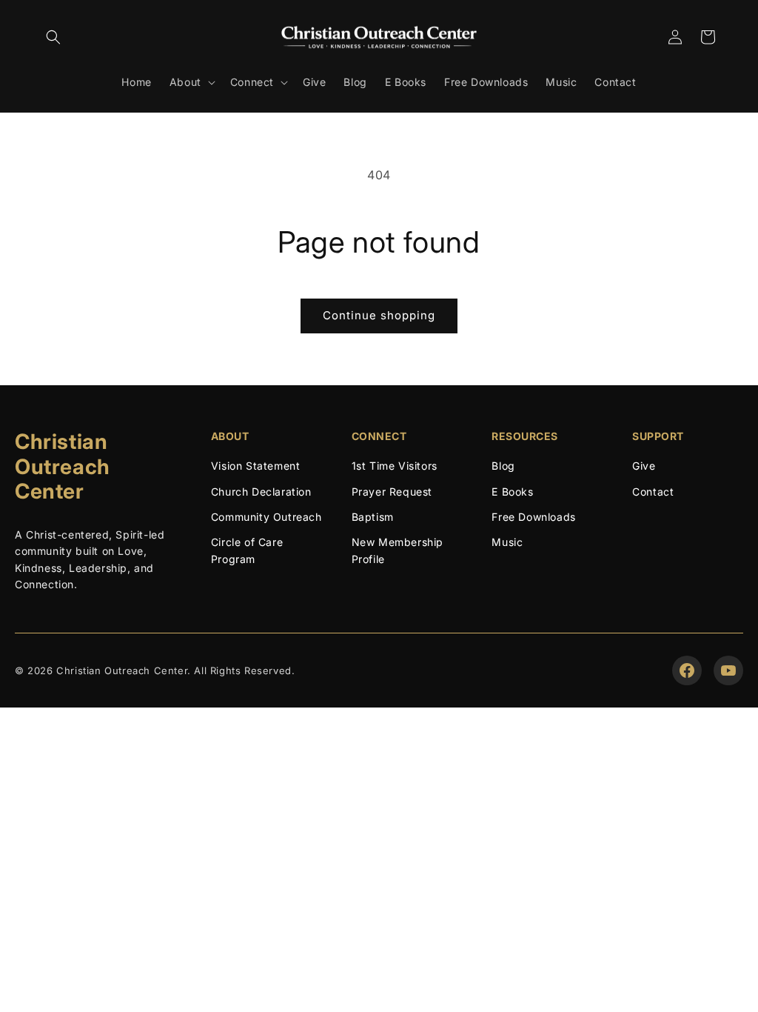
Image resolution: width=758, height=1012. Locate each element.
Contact (653, 491)
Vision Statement (256, 465)
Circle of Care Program (247, 550)
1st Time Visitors (394, 465)
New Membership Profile (397, 550)
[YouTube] (728, 670)
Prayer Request (392, 491)
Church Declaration (261, 491)
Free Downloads (533, 516)
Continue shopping (379, 315)
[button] (53, 37)
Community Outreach (266, 516)
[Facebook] (687, 670)
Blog (503, 465)
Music (507, 542)
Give (643, 465)
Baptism (373, 516)
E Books (512, 491)
